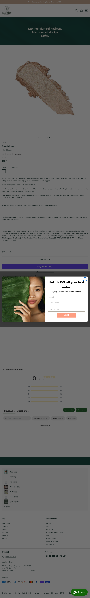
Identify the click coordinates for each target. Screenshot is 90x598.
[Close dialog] (85, 279)
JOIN (66, 315)
